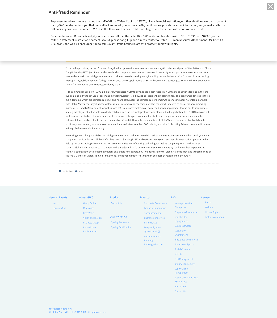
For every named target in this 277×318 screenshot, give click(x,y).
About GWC (86, 197)
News (80, 171)
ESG (173, 197)
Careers (206, 197)
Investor (145, 197)
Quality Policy (118, 216)
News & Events (58, 197)
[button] (270, 6)
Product (115, 197)
